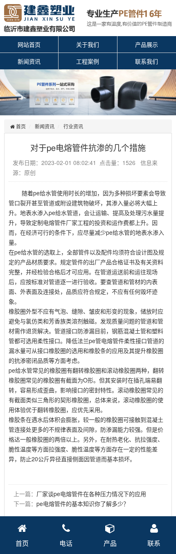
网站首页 (29, 44)
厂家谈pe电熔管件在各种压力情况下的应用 (91, 494)
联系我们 (146, 61)
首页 (20, 126)
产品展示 (146, 44)
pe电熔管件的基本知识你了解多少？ (82, 503)
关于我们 (87, 44)
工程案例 (87, 61)
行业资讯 (73, 126)
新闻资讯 (29, 61)
